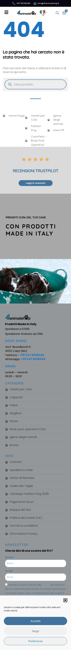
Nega (35, 631)
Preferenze (35, 641)
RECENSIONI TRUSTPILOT (35, 170)
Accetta (35, 621)
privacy (46, 584)
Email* (9, 571)
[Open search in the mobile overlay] (57, 12)
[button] (65, 600)
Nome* (9, 557)
